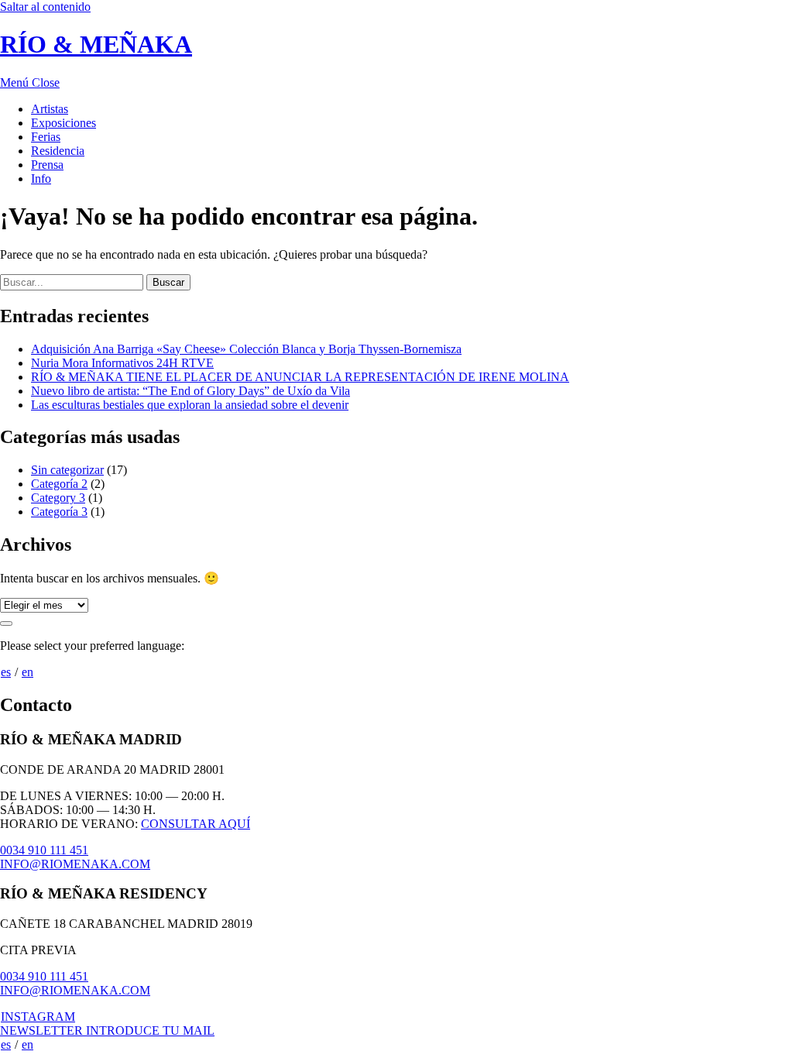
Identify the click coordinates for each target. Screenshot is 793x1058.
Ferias (45, 136)
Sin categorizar (67, 469)
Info (41, 178)
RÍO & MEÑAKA (96, 44)
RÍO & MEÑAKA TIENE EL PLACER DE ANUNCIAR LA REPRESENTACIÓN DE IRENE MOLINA (300, 376)
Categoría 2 (59, 483)
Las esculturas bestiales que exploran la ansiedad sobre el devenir (189, 404)
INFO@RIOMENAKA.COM (75, 864)
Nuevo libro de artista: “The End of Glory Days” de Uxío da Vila (190, 390)
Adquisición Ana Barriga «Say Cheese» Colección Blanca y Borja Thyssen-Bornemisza (246, 349)
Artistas (49, 108)
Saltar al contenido (45, 6)
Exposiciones (63, 122)
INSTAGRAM (38, 1016)
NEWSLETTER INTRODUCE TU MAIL (107, 1030)
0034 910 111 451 (44, 850)
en (27, 671)
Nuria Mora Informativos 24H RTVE (122, 362)
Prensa (47, 164)
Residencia (57, 150)
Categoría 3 (59, 511)
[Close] (6, 623)
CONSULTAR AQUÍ (195, 823)
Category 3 (58, 497)
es (6, 671)
